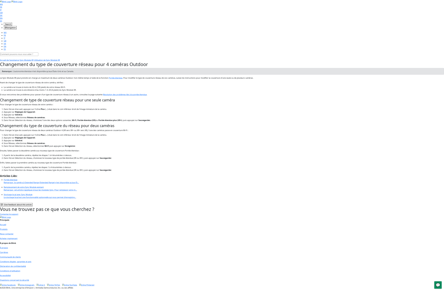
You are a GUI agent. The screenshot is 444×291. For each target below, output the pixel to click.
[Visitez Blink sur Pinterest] (86, 284)
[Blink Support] (11, 1)
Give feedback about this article (18, 204)
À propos (4, 247)
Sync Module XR (27, 60)
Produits (4, 229)
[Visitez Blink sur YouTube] (69, 284)
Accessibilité (5, 275)
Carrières (4, 252)
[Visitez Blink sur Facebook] (8, 284)
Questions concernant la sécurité (14, 280)
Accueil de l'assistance (9, 60)
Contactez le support (9, 214)
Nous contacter (7, 234)
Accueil (3, 224)
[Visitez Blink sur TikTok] (53, 284)
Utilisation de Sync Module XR (47, 60)
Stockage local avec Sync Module (40, 196)
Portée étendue (115, 78)
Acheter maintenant (8, 238)
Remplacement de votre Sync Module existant (40, 188)
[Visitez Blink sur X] (41, 284)
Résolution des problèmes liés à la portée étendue (125, 94)
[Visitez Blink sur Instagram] (26, 284)
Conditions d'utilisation (10, 271)
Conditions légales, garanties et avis (15, 261)
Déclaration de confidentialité (13, 266)
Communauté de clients (10, 257)
